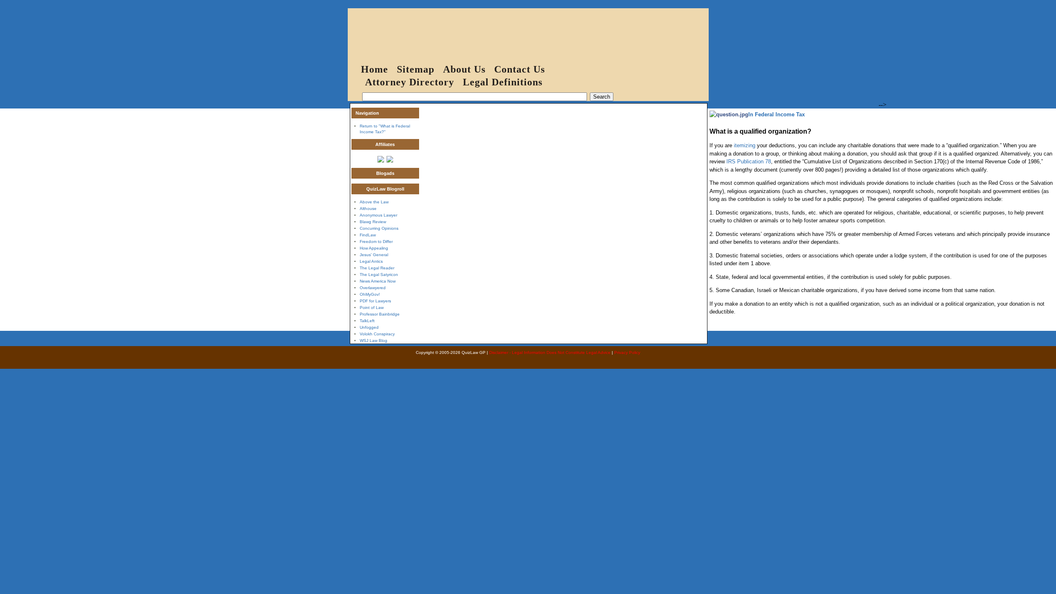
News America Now (378, 281)
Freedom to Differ (376, 241)
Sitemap (415, 69)
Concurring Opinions (379, 228)
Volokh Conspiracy (377, 334)
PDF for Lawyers (375, 301)
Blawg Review (373, 221)
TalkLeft (367, 320)
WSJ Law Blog (373, 340)
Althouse (368, 208)
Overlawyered (373, 287)
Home (374, 69)
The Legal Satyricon (379, 274)
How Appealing (374, 248)
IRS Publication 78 (748, 161)
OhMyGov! (370, 294)
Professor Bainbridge (380, 314)
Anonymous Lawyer (378, 215)
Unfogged (369, 327)
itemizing (744, 145)
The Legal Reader (377, 268)
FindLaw (368, 235)
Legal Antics (371, 261)
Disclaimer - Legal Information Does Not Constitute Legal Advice (549, 352)
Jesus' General (374, 254)
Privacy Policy (627, 352)
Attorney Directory (409, 82)
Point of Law (372, 307)
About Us (464, 69)
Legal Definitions (502, 82)
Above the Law (374, 202)
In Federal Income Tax (776, 114)
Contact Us (519, 69)
